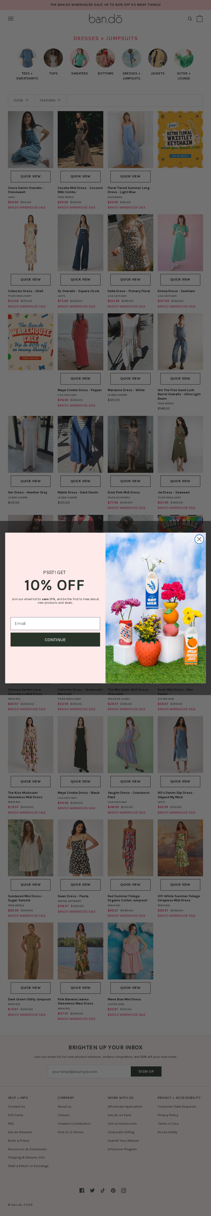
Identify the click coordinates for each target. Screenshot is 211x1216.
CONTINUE (55, 640)
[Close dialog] (199, 539)
